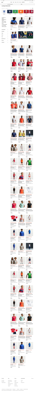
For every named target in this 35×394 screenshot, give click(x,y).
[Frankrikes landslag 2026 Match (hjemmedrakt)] (21, 48)
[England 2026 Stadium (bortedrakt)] (14, 175)
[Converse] (3, 0)
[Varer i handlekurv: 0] (32, 2)
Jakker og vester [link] (4, 21)
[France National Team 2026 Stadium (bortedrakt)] (21, 204)
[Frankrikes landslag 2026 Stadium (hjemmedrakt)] (14, 133)
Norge (32, 378)
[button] (5, 29)
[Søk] (30, 2)
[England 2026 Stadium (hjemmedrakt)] (21, 147)
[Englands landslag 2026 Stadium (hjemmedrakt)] (29, 48)
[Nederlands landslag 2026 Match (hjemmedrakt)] (14, 105)
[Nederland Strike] (14, 190)
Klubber (6, 8)
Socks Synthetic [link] (4, 25)
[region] (4, 30)
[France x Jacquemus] (14, 34)
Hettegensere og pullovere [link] (4, 19)
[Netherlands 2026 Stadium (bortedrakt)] (29, 175)
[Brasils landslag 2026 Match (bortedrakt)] (29, 119)
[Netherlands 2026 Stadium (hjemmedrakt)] (21, 161)
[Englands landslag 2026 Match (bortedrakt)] (14, 62)
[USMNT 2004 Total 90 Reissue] (29, 133)
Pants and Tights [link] (4, 22)
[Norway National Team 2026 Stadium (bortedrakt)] (29, 204)
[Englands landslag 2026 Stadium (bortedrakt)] (29, 62)
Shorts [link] (2, 23)
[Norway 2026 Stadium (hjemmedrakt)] (14, 161)
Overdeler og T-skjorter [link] (4, 18)
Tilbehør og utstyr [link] (4, 26)
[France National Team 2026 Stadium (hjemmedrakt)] (14, 48)
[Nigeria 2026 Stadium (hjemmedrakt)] (29, 161)
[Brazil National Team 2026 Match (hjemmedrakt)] (21, 133)
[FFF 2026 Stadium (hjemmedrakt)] (29, 147)
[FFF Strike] (14, 20)
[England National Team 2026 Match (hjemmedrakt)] (21, 91)
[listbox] (31, 16)
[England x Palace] (14, 147)
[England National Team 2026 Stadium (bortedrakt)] (29, 91)
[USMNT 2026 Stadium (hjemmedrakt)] (29, 76)
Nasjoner (3, 8)
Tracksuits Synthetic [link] (4, 24)
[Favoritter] (31, 2)
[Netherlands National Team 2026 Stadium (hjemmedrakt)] (21, 190)
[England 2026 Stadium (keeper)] (29, 105)
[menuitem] (28, 0)
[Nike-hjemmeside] (3, 2)
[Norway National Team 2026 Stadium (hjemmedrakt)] (14, 76)
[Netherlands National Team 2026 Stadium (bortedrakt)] (21, 218)
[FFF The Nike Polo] (29, 20)
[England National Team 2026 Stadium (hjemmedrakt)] (14, 119)
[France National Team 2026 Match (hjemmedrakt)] (21, 20)
